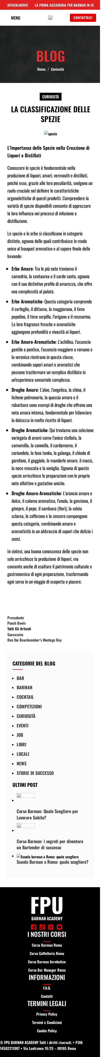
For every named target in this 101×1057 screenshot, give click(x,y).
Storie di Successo (35, 773)
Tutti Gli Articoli (19, 628)
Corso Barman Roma (47, 945)
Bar (20, 678)
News (21, 763)
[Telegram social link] (61, 600)
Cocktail (25, 697)
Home (41, 69)
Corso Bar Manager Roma (47, 970)
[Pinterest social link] (37, 600)
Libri (21, 744)
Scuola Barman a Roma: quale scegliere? (52, 862)
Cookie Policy (47, 1030)
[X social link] (24, 600)
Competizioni (29, 706)
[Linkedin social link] (49, 600)
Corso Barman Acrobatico (47, 961)
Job (20, 735)
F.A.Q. (47, 987)
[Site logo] (50, 17)
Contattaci (83, 17)
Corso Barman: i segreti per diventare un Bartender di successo (50, 844)
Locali (23, 754)
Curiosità (57, 69)
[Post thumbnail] (26, 800)
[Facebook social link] (12, 600)
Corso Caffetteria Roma (47, 953)
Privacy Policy (46, 1014)
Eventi (22, 725)
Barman (24, 687)
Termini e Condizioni (47, 1022)
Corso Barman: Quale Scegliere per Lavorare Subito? (47, 814)
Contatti (47, 996)
